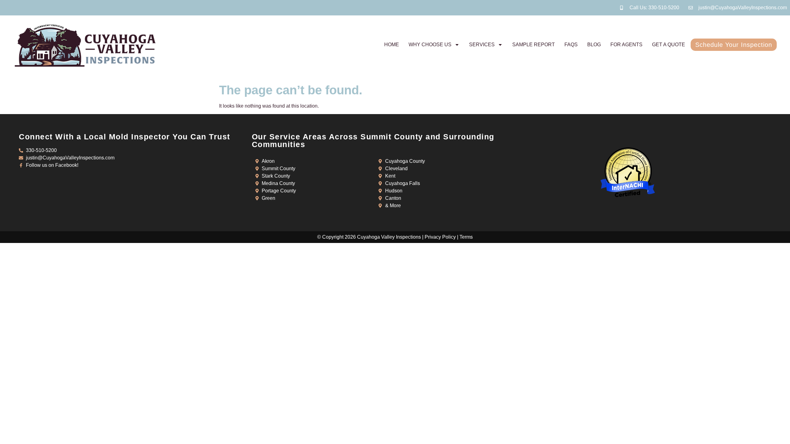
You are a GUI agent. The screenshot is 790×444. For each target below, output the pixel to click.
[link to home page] (85, 45)
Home (391, 44)
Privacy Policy (440, 237)
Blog (594, 44)
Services (482, 44)
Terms (466, 237)
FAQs (571, 44)
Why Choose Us (430, 44)
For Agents (626, 44)
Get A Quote (668, 44)
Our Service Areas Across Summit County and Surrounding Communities (373, 140)
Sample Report (533, 44)
